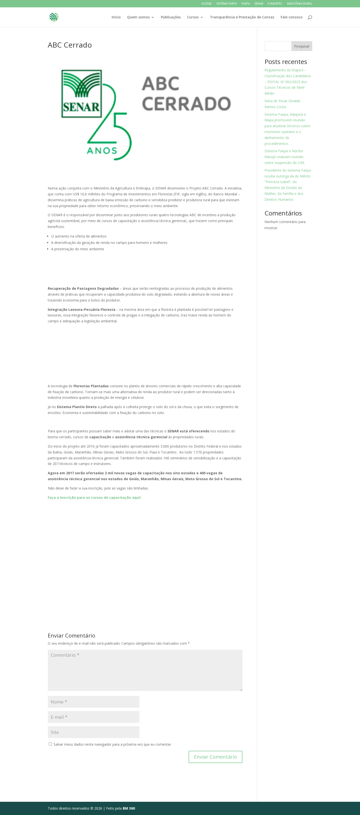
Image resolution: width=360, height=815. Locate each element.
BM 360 (129, 808)
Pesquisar (302, 46)
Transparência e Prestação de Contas (242, 17)
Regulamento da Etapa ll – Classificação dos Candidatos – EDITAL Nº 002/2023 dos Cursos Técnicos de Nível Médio (287, 82)
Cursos (193, 17)
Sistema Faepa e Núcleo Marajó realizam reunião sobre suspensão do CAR (284, 157)
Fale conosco (291, 17)
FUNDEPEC (275, 4)
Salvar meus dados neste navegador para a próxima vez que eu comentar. (113, 744)
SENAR (258, 4)
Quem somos (138, 17)
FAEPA (245, 4)
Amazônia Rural (299, 4)
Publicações (171, 17)
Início (116, 17)
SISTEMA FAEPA (226, 4)
